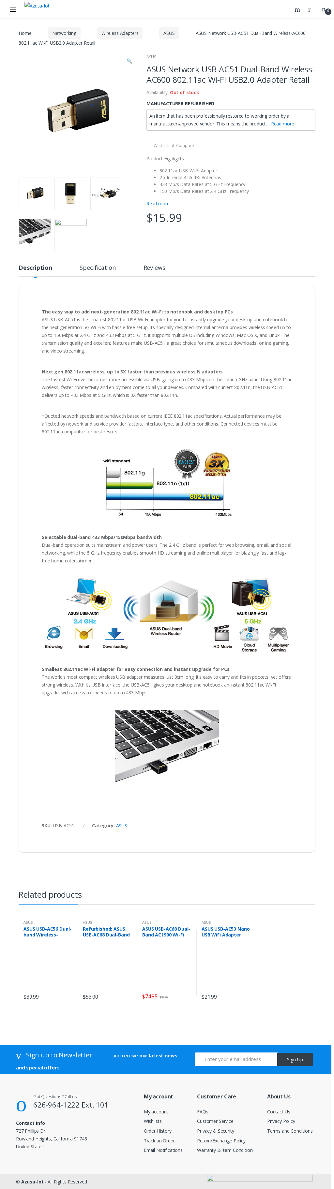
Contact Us (278, 1112)
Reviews (154, 268)
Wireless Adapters (120, 33)
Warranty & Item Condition (225, 1150)
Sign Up (295, 1059)
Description (35, 268)
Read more (158, 203)
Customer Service (215, 1121)
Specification (97, 268)
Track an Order (159, 1141)
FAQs (202, 1112)
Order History (158, 1131)
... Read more (280, 124)
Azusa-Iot (32, 1182)
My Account (311, 9)
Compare (185, 145)
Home (25, 33)
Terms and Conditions (290, 1131)
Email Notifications (163, 1150)
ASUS (169, 33)
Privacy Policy (281, 1121)
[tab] (35, 270)
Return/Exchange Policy (221, 1141)
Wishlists (153, 1121)
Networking (64, 33)
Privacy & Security (215, 1131)
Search (298, 9)
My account (156, 1112)
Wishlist (161, 145)
